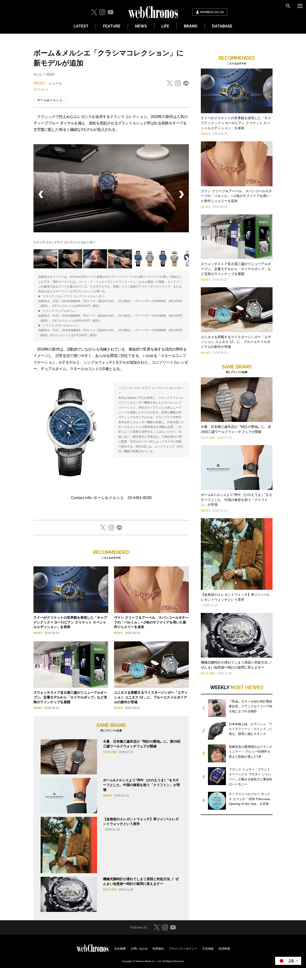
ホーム (37, 74)
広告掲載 (208, 948)
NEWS (141, 26)
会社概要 (120, 948)
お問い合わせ (139, 948)
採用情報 (224, 948)
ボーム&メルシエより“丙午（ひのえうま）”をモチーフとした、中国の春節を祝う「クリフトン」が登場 (141, 784)
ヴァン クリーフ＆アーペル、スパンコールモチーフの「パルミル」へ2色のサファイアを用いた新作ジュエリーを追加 (151, 622)
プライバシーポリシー (183, 948)
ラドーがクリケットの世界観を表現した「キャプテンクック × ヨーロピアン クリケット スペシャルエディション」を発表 (70, 622)
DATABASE (222, 26)
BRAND (190, 26)
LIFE (165, 26)
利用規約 (158, 948)
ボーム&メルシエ (50, 100)
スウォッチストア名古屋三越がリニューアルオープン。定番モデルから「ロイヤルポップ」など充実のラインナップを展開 (70, 697)
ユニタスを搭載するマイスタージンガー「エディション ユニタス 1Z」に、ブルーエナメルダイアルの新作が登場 (151, 697)
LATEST (81, 26)
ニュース (55, 83)
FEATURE (111, 26)
